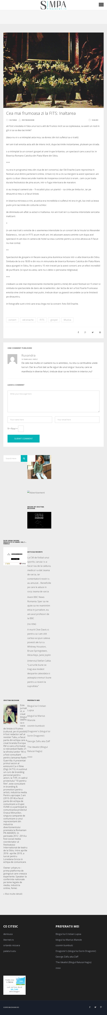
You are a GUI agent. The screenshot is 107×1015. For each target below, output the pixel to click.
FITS (42, 319)
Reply (35, 359)
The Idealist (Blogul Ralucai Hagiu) (73, 962)
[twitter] (95, 1007)
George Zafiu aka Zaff (38, 741)
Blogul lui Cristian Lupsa (68, 934)
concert (12, 319)
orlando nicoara (11, 945)
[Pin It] (100, 332)
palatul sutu (9, 951)
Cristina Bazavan (28, 120)
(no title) (31, 624)
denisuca (8, 934)
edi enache (28, 319)
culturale (13, 120)
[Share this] (78, 332)
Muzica (67, 319)
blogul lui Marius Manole (69, 939)
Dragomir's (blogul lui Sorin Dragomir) (76, 951)
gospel (54, 319)
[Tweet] (93, 332)
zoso (29, 756)
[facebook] (90, 1007)
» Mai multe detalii (12, 893)
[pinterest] (101, 1007)
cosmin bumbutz (36, 725)
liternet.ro (8, 939)
